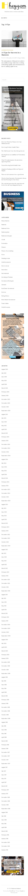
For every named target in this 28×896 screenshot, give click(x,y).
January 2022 (4, 575)
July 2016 (3, 816)
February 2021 (5, 617)
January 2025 (4, 440)
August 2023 (4, 504)
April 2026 (4, 384)
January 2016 (4, 838)
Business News (5, 228)
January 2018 (4, 748)
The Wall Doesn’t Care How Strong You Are (13, 151)
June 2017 (3, 775)
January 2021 (4, 621)
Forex (3, 254)
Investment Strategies (7, 281)
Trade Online (5, 303)
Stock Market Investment (8, 299)
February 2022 (5, 572)
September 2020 (5, 636)
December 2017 (5, 752)
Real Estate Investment (7, 288)
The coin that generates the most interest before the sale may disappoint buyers (12, 184)
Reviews (3, 292)
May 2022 (3, 560)
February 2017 (5, 790)
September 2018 (5, 718)
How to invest (5, 266)
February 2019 (5, 699)
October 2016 (5, 805)
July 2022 (3, 553)
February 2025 (5, 437)
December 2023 (5, 489)
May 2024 (4, 470)
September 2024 (5, 455)
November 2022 (5, 538)
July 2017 (3, 771)
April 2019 (4, 692)
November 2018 (5, 711)
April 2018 (3, 737)
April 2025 (4, 429)
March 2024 (4, 478)
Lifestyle (3, 284)
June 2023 (4, 512)
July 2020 (3, 643)
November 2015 (5, 846)
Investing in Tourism (7, 277)
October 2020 (5, 632)
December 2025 (5, 399)
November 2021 (5, 583)
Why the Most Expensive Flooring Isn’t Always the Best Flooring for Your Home (13, 179)
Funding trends (5, 258)
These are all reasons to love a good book (12, 174)
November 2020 (5, 628)
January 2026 (4, 395)
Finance (3, 247)
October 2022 (5, 542)
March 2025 (4, 433)
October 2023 (5, 497)
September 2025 (5, 410)
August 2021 (4, 594)
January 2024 (4, 485)
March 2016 (4, 831)
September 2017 (5, 763)
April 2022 (4, 564)
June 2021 (3, 602)
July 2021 (3, 598)
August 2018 (4, 722)
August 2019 (4, 677)
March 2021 (4, 613)
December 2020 (5, 624)
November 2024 (5, 448)
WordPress (12, 891)
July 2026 (3, 373)
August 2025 (4, 414)
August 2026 (4, 369)
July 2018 (3, 726)
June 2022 (4, 557)
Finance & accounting (7, 251)
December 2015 (5, 842)
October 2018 (5, 714)
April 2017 (3, 782)
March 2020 (4, 651)
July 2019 (3, 681)
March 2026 (4, 388)
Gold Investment (6, 262)
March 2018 (4, 741)
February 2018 (5, 744)
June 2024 (4, 467)
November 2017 (5, 756)
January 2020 (4, 658)
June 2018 (3, 729)
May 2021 (3, 606)
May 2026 (4, 380)
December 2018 (5, 707)
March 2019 (4, 696)
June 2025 (4, 422)
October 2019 (5, 669)
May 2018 (3, 733)
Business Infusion (16, 888)
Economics (4, 243)
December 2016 (5, 797)
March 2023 (4, 523)
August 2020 (4, 639)
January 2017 (4, 793)
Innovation (4, 269)
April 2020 (4, 647)
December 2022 (5, 534)
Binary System (5, 221)
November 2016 (5, 801)
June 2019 (4, 684)
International (5, 273)
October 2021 (5, 587)
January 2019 (4, 703)
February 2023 (5, 527)
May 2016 (3, 823)
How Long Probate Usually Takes (10, 147)
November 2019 (5, 666)
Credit (3, 239)
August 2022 (4, 549)
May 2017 (3, 778)
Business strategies (7, 50)
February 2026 (5, 392)
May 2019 (3, 688)
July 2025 (3, 418)
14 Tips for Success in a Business (11, 53)
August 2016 (4, 812)
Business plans (5, 232)
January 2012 (4, 850)
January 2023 (4, 530)
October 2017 (5, 759)
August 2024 (4, 459)
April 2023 (4, 519)
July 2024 (3, 463)
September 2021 (5, 591)
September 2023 (5, 500)
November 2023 (5, 493)
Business (3, 224)
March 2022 (4, 568)
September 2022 (5, 545)
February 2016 (5, 835)
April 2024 (4, 474)
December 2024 (5, 444)
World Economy (5, 307)
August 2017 (4, 767)
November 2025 (5, 403)
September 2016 (5, 808)
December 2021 (5, 579)
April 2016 (4, 827)
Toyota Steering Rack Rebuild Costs (11, 165)
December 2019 (5, 662)
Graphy (21, 891)
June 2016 (4, 820)
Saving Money (5, 296)
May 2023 (4, 515)
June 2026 (4, 376)
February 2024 (5, 482)
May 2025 (3, 425)
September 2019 (5, 673)
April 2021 (3, 609)
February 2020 (5, 654)
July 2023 (3, 508)
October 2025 (5, 407)
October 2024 (5, 452)
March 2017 (4, 786)
